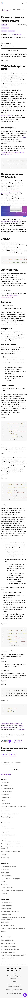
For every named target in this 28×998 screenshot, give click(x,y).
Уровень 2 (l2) (5, 857)
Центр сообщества (6, 902)
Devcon (4, 931)
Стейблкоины (5, 838)
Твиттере (21, 729)
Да (6, 754)
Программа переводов (7, 914)
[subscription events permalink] (0, 344)
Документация (5, 872)
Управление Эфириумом (7, 958)
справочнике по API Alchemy (11, 221)
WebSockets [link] (5, 11)
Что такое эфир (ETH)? (7, 788)
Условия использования (14, 986)
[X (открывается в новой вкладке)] (16, 969)
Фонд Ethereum (5, 922)
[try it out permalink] (0, 127)
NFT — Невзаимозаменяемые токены (11, 841)
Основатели (4, 893)
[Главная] (2, 3)
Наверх (15, 769)
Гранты (3, 881)
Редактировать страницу (7, 46)
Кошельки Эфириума (6, 791)
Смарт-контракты (6, 797)
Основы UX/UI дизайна (7, 887)
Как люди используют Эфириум (9, 814)
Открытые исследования (8, 952)
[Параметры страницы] (12, 43)
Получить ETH (5, 832)
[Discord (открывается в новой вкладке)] (20, 969)
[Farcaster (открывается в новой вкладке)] (12, 969)
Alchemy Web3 (6, 115)
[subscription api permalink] (0, 269)
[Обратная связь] (25, 995)
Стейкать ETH (5, 854)
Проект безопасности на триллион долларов (13, 964)
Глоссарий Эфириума (7, 817)
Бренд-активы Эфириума (14, 976)
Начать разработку (6, 875)
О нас (14, 973)
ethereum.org (6, 774)
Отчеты (3, 961)
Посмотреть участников (18, 741)
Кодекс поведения (14, 978)
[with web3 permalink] (0, 239)
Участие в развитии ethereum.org (10, 911)
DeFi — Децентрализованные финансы (11, 844)
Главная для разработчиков (9, 866)
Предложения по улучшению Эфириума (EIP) (13, 955)
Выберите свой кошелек (8, 829)
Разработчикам (6, 9)
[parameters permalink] (0, 302)
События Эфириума (6, 908)
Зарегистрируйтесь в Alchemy (11, 723)
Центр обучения (5, 782)
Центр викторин (5, 811)
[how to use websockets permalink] (0, 176)
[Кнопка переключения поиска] (22, 3)
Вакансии (14, 981)
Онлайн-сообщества (7, 905)
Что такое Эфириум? (6, 785)
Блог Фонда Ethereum (7, 925)
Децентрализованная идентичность (11, 851)
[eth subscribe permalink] (0, 290)
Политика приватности (14, 984)
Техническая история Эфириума (10, 949)
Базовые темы (5, 884)
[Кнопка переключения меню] (25, 3)
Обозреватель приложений (8, 835)
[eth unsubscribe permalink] (0, 651)
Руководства (17, 9)
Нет (14, 754)
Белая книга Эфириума (7, 940)
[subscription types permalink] (0, 385)
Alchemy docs (17, 34)
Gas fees (3, 800)
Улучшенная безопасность (8, 946)
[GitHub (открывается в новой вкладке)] (8, 969)
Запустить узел (5, 803)
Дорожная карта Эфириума (8, 943)
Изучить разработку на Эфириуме (10, 878)
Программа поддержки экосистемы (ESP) (13, 928)
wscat (24, 137)
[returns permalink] (0, 329)
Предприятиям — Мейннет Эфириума (12, 890)
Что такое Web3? (6, 794)
